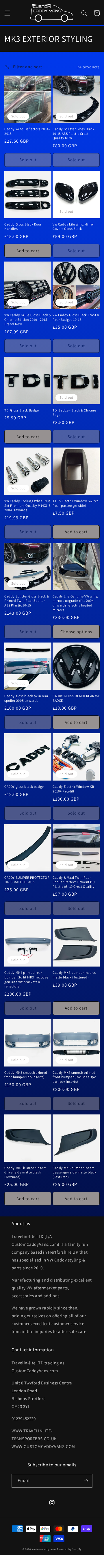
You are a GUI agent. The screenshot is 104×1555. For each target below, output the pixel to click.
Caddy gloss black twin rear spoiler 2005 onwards (26, 698)
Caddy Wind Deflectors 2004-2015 (27, 131)
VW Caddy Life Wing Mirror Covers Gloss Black (73, 226)
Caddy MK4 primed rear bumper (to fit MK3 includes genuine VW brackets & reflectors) (26, 979)
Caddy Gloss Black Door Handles (22, 226)
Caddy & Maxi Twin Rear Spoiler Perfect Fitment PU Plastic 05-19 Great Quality (74, 882)
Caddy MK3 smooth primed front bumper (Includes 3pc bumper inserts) (74, 1077)
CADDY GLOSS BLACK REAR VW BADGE (76, 698)
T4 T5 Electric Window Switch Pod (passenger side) (76, 503)
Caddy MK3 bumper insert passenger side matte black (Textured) (74, 1172)
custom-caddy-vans (44, 1549)
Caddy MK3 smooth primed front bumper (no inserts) (25, 1074)
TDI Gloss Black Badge (21, 410)
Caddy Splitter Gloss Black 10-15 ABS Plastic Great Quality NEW (73, 133)
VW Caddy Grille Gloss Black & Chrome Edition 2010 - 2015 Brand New (27, 319)
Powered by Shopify (69, 1549)
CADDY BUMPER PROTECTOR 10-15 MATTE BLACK (26, 879)
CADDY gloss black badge (24, 786)
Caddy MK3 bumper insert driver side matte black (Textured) (25, 1172)
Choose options (76, 631)
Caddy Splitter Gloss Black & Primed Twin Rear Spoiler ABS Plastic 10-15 (26, 600)
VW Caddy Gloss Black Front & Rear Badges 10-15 (76, 317)
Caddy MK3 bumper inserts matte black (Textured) (74, 974)
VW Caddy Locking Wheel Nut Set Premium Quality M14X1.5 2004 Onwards (27, 505)
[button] (7, 13)
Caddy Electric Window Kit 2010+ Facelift (73, 788)
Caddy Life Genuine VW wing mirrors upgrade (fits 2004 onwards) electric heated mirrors (75, 603)
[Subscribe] (85, 1481)
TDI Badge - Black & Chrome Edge (74, 412)
